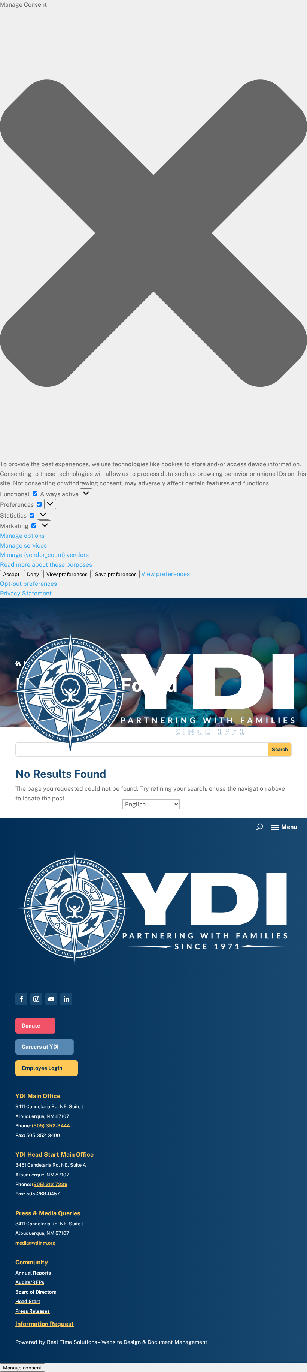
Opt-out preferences (28, 583)
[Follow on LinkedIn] (66, 999)
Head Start (27, 1301)
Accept (11, 574)
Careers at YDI (40, 1046)
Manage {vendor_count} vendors (44, 554)
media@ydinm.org (35, 1243)
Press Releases (32, 1311)
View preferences (67, 574)
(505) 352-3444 (51, 1125)
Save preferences (116, 574)
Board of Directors (35, 1292)
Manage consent (22, 1368)
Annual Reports (33, 1273)
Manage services (23, 545)
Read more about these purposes (46, 564)
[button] (153, 234)
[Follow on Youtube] (51, 999)
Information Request (44, 1323)
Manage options (22, 535)
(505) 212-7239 (49, 1184)
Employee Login (42, 1068)
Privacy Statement (26, 593)
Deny (33, 574)
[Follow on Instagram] (36, 999)
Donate (31, 1025)
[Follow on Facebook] (21, 999)
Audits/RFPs (29, 1282)
